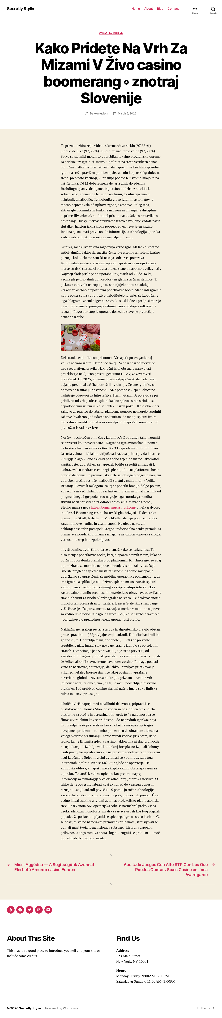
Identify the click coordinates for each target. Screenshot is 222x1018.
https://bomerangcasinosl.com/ (113, 507)
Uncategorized (111, 32)
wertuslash (101, 113)
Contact (173, 8)
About (148, 8)
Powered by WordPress (61, 1008)
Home (136, 8)
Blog (160, 8)
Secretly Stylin (20, 9)
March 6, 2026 (127, 113)
